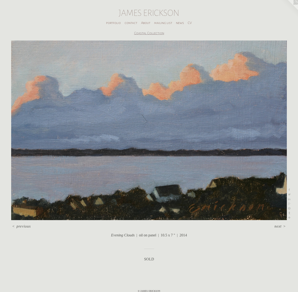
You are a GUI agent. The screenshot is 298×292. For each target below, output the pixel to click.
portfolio (113, 23)
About (145, 23)
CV (190, 23)
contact (131, 23)
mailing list (163, 23)
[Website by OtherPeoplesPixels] (288, 9)
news (180, 23)
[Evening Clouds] (149, 130)
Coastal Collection (149, 33)
